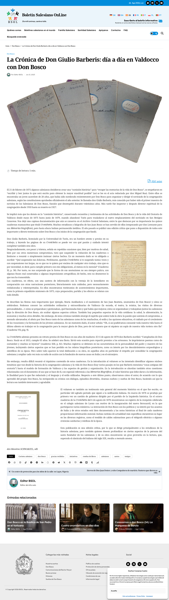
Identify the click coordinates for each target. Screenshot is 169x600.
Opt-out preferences (129, 596)
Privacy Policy (141, 596)
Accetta (114, 591)
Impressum (149, 596)
